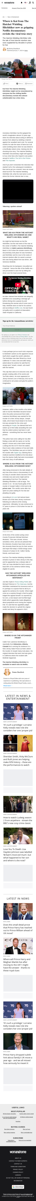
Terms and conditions (18, 1166)
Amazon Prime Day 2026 (19, 8)
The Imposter (10, 160)
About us (18, 1158)
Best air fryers (26, 1129)
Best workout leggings (9, 1132)
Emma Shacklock (14, 49)
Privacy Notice (24, 336)
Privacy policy (18, 1169)
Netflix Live (18, 308)
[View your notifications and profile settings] (21, 2)
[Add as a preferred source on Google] (18, 1187)
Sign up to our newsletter (25, 1140)
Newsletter (30, 83)
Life (3, 17)
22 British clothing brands (26, 1117)
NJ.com (14, 497)
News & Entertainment (13, 17)
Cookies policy (18, 1172)
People (14, 425)
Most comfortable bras (26, 1132)
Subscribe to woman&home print (11, 1141)
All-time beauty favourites (9, 1113)
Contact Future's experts (18, 1161)
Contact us (18, 1163)
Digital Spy (17, 453)
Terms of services (22, 334)
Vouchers (18, 1121)
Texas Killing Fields (21, 582)
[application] (18, 190)
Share (7, 83)
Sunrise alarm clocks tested (26, 1113)
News (26, 50)
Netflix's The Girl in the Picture (19, 158)
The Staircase (22, 584)
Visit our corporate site (26, 1194)
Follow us (20, 83)
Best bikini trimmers (9, 1129)
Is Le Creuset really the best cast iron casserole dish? (9, 1117)
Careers (18, 1175)
